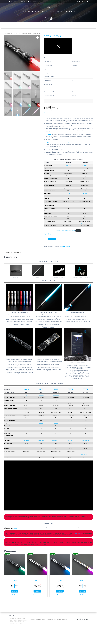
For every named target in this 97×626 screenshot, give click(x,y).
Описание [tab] (9, 252)
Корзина (64, 619)
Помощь (44, 11)
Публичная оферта (40, 619)
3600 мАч (84, 193)
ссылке (15, 528)
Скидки (30, 11)
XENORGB (68, 165)
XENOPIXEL (84, 165)
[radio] (47, 107)
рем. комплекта (78, 533)
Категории (24, 33)
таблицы (88, 323)
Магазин (37, 11)
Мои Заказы (50, 619)
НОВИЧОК (26, 389)
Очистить (46, 112)
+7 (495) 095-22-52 (22, 1)
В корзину (52, 239)
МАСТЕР (41, 389)
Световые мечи (17, 33)
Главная (24, 11)
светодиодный (84, 210)
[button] (37, 37)
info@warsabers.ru (34, 1)
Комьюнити (13, 1)
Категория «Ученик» (32, 33)
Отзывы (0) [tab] (17, 252)
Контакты (69, 11)
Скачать (78, 230)
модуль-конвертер (84, 223)
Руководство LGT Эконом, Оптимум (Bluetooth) (65, 230)
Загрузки (52, 11)
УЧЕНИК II (70, 388)
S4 (26, 395)
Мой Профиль (57, 619)
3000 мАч (68, 193)
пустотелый (68, 210)
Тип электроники (48, 100)
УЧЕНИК (41, 388)
